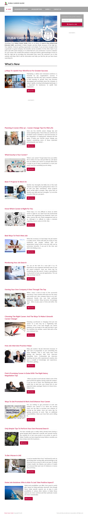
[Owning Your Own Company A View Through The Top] (15, 301)
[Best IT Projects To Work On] (15, 193)
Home (9, 9)
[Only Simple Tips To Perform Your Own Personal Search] (11, 439)
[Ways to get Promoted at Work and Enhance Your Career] (15, 413)
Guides (47, 9)
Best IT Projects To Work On (16, 182)
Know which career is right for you (19, 209)
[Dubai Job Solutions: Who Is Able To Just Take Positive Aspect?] (14, 493)
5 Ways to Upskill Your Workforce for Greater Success (26, 71)
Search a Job (72, 24)
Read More (31, 90)
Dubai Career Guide (16, 3)
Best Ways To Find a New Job (16, 236)
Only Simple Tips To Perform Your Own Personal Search (27, 429)
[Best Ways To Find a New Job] (15, 247)
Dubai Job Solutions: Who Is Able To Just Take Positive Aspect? (29, 482)
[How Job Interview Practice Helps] (15, 357)
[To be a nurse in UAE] (15, 466)
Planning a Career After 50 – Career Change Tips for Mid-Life (29, 128)
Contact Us (57, 9)
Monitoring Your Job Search (15, 263)
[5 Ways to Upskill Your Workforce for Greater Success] (15, 82)
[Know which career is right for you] (15, 220)
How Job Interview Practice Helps (18, 346)
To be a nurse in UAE (13, 455)
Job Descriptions (36, 9)
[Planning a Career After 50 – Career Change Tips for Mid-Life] (15, 139)
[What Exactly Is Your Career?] (15, 166)
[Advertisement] (31, 110)
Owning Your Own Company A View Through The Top (25, 290)
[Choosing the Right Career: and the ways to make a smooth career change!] (15, 330)
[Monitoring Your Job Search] (15, 274)
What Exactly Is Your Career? (16, 155)
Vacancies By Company (21, 9)
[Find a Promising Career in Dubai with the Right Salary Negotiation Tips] (15, 386)
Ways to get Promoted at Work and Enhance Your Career (27, 402)
